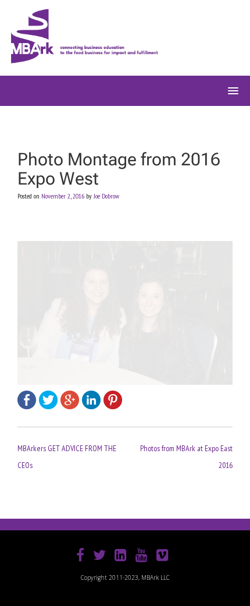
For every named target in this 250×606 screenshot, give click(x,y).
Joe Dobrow (106, 196)
